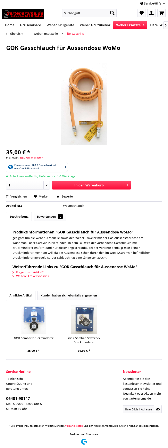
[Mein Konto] (151, 13)
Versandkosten (74, 425)
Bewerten (68, 196)
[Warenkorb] (161, 13)
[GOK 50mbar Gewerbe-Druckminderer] (84, 319)
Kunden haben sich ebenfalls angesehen (69, 295)
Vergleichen (18, 196)
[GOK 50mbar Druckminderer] (33, 319)
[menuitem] (89, 13)
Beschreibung (18, 216)
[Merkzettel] (141, 13)
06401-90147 (18, 398)
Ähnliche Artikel (20, 295)
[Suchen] (112, 13)
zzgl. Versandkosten (31, 157)
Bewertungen (49, 216)
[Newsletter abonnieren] (158, 409)
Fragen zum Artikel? (29, 272)
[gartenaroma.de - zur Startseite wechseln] (23, 14)
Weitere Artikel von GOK (32, 276)
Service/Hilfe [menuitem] (152, 3)
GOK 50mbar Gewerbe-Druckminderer (84, 340)
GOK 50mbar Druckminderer (33, 338)
